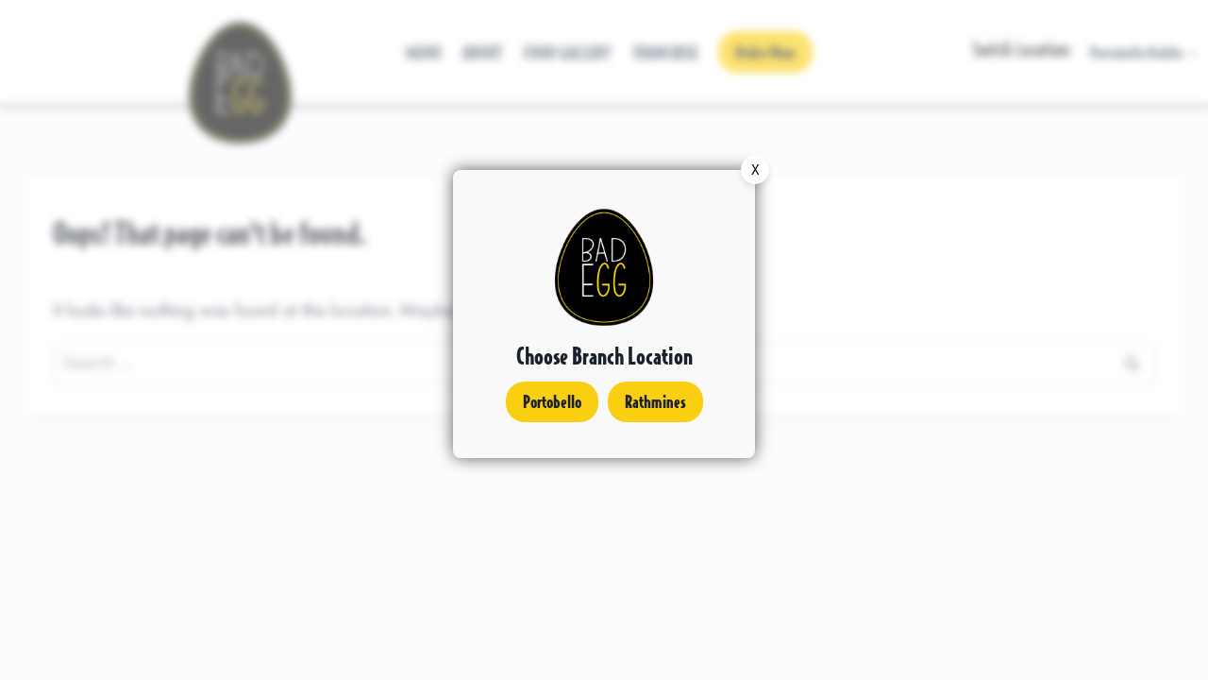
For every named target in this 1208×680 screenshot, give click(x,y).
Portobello (552, 401)
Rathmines (655, 401)
